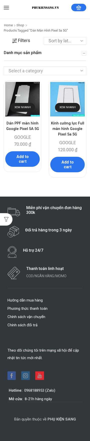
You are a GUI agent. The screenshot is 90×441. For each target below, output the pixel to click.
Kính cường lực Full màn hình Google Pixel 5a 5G (67, 128)
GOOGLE (22, 137)
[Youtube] (39, 375)
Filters (24, 40)
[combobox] (45, 70)
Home (8, 25)
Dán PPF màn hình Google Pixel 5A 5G (22, 126)
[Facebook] (12, 375)
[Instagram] (25, 375)
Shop (20, 25)
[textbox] (40, 71)
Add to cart (22, 159)
